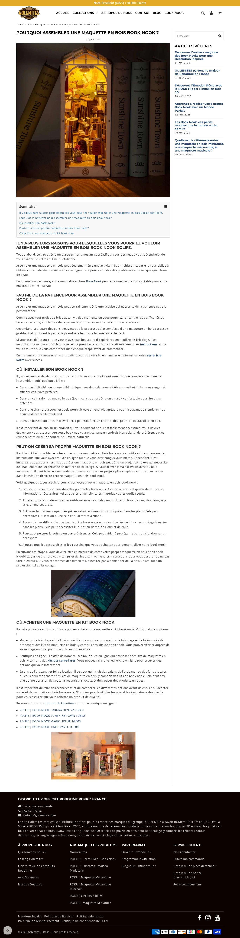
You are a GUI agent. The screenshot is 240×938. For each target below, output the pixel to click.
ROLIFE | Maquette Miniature (90, 903)
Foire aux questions (188, 884)
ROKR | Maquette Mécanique (90, 877)
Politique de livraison (59, 916)
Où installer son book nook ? (37, 223)
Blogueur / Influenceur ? (139, 866)
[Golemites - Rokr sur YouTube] (217, 919)
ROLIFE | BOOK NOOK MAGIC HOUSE (50, 721)
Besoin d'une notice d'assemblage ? (188, 875)
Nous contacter (185, 852)
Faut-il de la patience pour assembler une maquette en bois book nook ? (65, 218)
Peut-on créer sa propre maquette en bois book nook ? (54, 228)
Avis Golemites (28, 877)
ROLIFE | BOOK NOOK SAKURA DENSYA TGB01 (52, 710)
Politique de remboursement (38, 921)
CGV (105, 921)
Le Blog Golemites (31, 859)
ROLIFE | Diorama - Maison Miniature (89, 868)
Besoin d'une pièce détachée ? (195, 866)
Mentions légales (30, 916)
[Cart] (219, 13)
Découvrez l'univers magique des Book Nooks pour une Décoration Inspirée (196, 56)
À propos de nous (116, 13)
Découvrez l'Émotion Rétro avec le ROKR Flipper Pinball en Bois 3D (198, 89)
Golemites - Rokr (38, 932)
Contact (142, 13)
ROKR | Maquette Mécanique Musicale (90, 886)
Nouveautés (78, 852)
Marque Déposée (30, 884)
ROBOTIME (151, 822)
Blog (157, 13)
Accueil (62, 13)
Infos (29, 24)
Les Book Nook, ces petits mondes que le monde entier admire (196, 125)
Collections (83, 13)
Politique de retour (90, 916)
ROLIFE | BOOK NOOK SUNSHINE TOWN (52, 716)
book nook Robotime (59, 703)
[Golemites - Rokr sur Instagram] (208, 919)
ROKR (178, 822)
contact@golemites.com (39, 815)
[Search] (203, 13)
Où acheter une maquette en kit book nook (46, 233)
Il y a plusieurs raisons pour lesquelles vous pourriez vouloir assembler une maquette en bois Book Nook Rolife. (91, 212)
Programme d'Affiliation (139, 859)
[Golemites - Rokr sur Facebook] (200, 919)
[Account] (211, 13)
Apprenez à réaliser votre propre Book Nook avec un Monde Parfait (199, 107)
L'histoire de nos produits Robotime (36, 868)
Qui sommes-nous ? (32, 852)
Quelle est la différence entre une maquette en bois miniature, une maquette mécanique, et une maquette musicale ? (199, 145)
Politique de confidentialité (80, 921)
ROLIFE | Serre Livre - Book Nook (93, 859)
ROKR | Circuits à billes (86, 896)
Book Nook (174, 13)
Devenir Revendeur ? (136, 852)
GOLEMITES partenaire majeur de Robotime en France (197, 72)
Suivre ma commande (37, 806)
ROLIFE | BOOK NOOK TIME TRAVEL (49, 727)
